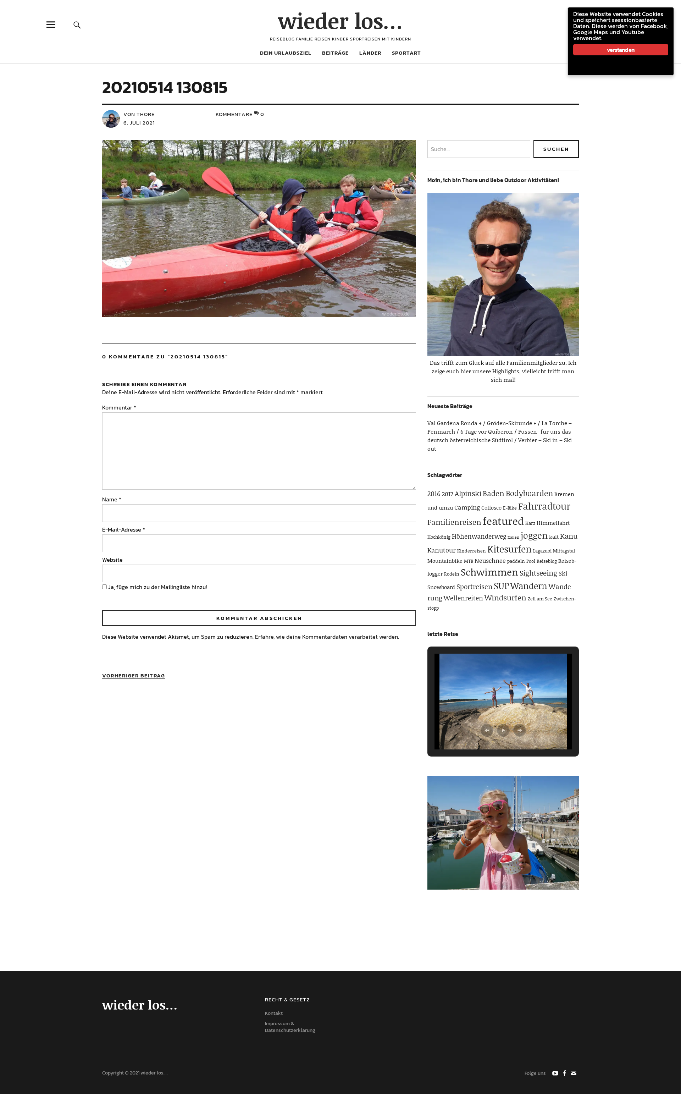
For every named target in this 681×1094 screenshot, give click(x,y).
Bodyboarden (529, 493)
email (574, 1072)
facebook (565, 1072)
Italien (513, 537)
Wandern (528, 586)
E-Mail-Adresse (123, 529)
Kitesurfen (509, 549)
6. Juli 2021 (139, 123)
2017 (447, 493)
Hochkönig (438, 537)
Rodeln (451, 574)
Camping (467, 507)
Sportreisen (474, 586)
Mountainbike (445, 561)
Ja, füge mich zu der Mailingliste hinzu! (157, 587)
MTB (468, 561)
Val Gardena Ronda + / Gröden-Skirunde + (481, 423)
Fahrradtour (544, 506)
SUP (501, 585)
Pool (530, 561)
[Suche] (77, 24)
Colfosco (491, 507)
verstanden (621, 49)
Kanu (568, 536)
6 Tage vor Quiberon (486, 431)
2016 (434, 493)
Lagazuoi (542, 551)
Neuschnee (490, 560)
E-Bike (510, 508)
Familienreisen (454, 522)
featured (503, 520)
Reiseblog (547, 561)
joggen (534, 535)
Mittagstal (564, 551)
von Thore (139, 114)
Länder (370, 53)
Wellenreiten (463, 598)
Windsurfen (505, 597)
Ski (563, 573)
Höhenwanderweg (479, 536)
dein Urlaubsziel (285, 53)
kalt (554, 536)
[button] (487, 730)
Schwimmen (489, 571)
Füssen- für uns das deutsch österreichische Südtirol (499, 435)
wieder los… (340, 20)
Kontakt (274, 1013)
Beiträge (335, 53)
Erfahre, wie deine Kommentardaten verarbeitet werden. (327, 636)
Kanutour (441, 550)
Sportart (406, 53)
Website (112, 559)
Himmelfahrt (553, 523)
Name (111, 499)
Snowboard (441, 587)
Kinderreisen (471, 551)
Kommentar (119, 407)
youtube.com (555, 1072)
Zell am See (540, 598)
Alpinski (468, 493)
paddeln (516, 561)
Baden (493, 493)
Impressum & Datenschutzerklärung (290, 1027)
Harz (530, 523)
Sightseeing (538, 573)
